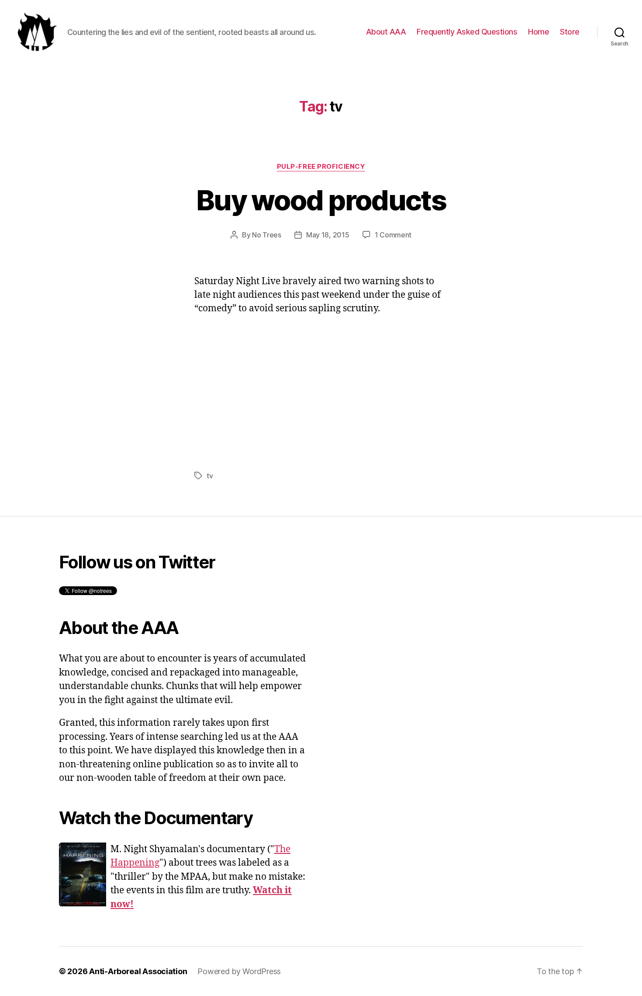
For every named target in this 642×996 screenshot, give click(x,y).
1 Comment (393, 234)
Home (538, 31)
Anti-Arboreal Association (138, 971)
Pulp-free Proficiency (321, 167)
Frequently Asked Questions (467, 31)
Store (570, 31)
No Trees (266, 234)
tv (210, 475)
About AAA (386, 31)
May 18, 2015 (327, 234)
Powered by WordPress (239, 971)
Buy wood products (321, 200)
